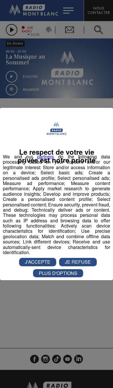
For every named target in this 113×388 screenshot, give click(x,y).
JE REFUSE (78, 261)
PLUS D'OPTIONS (58, 273)
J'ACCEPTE (37, 261)
